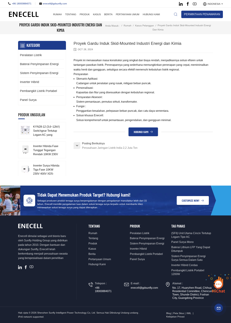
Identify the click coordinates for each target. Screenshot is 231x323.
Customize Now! (190, 200)
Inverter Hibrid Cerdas (184, 265)
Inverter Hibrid (29, 82)
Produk (85, 14)
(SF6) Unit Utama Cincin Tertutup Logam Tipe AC (191, 235)
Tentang (70, 14)
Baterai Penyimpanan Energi (39, 64)
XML (188, 313)
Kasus (97, 14)
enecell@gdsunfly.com (55, 3)
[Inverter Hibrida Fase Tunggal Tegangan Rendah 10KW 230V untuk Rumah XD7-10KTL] (25, 149)
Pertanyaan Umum (127, 14)
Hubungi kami (151, 14)
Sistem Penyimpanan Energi (39, 73)
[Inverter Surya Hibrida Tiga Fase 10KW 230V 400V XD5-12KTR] (25, 169)
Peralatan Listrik (31, 55)
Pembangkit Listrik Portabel (38, 91)
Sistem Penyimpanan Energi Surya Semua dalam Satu (188, 258)
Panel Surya (28, 100)
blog (168, 313)
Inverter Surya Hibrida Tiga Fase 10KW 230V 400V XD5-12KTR (46, 170)
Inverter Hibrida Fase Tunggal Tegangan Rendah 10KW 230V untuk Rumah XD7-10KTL (45, 150)
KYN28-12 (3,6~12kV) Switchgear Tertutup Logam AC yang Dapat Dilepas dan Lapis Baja (46, 131)
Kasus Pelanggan (144, 25)
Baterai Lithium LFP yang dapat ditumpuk (190, 249)
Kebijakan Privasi (175, 316)
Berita (108, 14)
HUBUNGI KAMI (141, 132)
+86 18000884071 (21, 3)
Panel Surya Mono (182, 242)
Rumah (57, 14)
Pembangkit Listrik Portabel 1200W (187, 272)
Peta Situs (178, 313)
